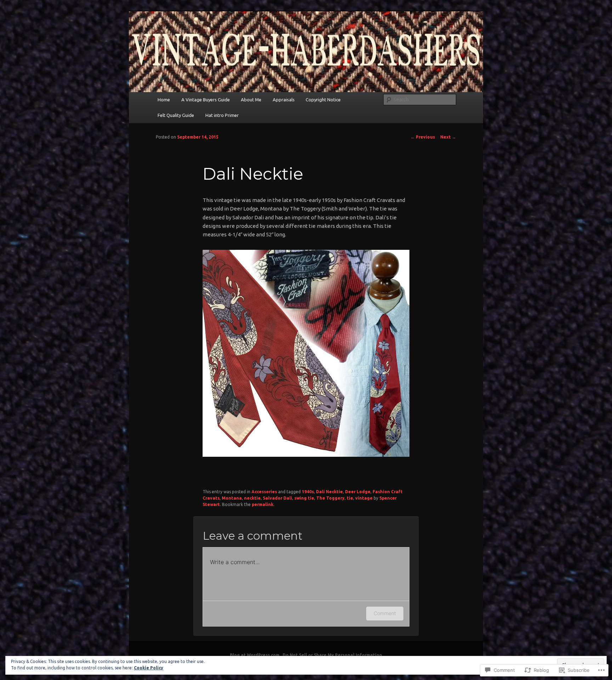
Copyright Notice (323, 99)
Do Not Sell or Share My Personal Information (332, 655)
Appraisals (284, 99)
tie (350, 498)
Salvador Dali (277, 498)
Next (448, 137)
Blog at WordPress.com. (255, 655)
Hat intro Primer (222, 115)
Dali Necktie (329, 491)
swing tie (304, 498)
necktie (252, 498)
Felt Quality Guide (176, 115)
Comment (385, 613)
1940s (308, 491)
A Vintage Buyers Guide (205, 99)
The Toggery (330, 498)
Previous (422, 137)
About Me (251, 99)
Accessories (264, 491)
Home (164, 99)
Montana (232, 498)
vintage (364, 498)
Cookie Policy (148, 667)
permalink (262, 504)
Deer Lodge (357, 491)
